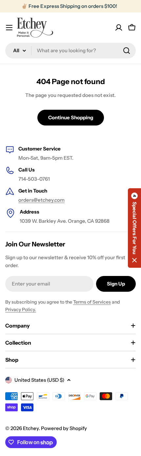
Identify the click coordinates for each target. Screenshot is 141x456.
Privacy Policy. (20, 309)
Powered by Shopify (64, 428)
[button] (134, 228)
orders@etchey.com (41, 200)
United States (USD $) (39, 380)
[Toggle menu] (9, 28)
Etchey (31, 428)
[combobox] (70, 50)
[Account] (119, 28)
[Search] (127, 51)
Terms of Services (92, 302)
